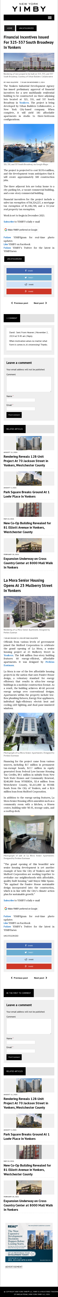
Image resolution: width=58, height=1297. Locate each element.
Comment (11, 374)
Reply (29, 336)
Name (9, 396)
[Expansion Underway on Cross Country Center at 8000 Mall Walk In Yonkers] (29, 550)
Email (9, 405)
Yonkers (24, 102)
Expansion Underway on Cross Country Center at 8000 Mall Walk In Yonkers (28, 562)
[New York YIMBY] (29, 7)
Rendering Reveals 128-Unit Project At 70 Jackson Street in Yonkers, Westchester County (26, 460)
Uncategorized (14, 259)
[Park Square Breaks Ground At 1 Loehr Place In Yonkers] (29, 483)
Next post (39, 303)
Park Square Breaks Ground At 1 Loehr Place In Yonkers (27, 494)
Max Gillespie (12, 82)
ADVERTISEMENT (14, 1266)
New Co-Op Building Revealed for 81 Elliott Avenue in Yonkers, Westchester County (27, 527)
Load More (29, 1277)
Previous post (21, 303)
